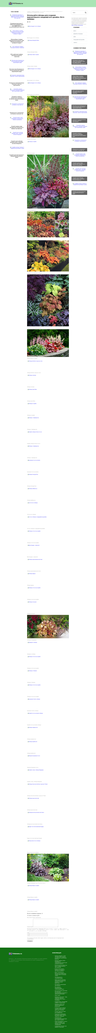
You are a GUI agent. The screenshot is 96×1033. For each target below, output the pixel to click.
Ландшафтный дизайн (78, 39)
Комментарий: (30, 926)
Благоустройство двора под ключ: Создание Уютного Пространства (61, 966)
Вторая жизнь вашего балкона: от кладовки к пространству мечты (60, 969)
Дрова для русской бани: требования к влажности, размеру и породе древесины (60, 981)
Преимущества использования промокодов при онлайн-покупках (61, 1018)
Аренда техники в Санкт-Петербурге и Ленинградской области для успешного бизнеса (61, 962)
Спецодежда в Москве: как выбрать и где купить (60, 1027)
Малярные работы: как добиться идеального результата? (59, 1005)
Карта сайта (57, 995)
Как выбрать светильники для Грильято (60, 985)
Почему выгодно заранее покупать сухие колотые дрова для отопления (60, 1008)
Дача (74, 30)
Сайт (28, 935)
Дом (74, 36)
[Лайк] (33, 22)
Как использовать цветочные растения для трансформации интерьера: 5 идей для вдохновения (61, 992)
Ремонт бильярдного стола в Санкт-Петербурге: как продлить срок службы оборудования (61, 1023)
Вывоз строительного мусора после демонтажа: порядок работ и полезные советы (60, 974)
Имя (28, 932)
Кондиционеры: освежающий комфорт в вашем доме (61, 1002)
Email (28, 934)
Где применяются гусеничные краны (59, 978)
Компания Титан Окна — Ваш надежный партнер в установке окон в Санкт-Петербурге (61, 998)
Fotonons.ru (17, 954)
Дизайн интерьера (78, 33)
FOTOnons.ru (18, 3)
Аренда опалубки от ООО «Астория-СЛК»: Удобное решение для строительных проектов (61, 957)
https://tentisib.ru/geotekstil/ (77, 25)
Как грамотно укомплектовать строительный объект (59, 988)
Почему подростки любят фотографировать (60, 1012)
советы (75, 42)
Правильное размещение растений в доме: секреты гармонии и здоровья (60, 1015)
